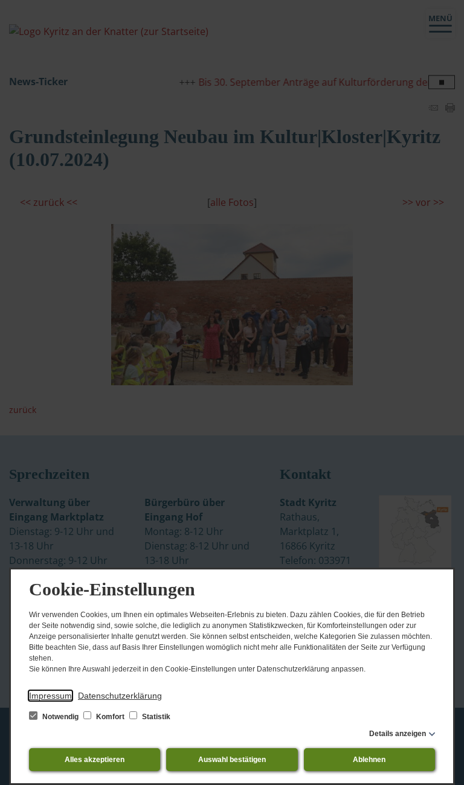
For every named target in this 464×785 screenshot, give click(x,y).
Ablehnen (369, 759)
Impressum (50, 695)
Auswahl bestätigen (232, 759)
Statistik (155, 717)
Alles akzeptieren (94, 759)
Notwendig (60, 717)
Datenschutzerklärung (120, 695)
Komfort (110, 717)
